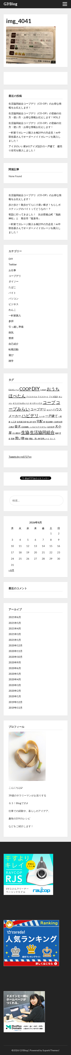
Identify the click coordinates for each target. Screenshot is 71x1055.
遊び (11, 354)
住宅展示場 (21, 422)
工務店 (11, 427)
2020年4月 (15, 679)
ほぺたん (17, 395)
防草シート (45, 438)
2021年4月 (15, 628)
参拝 (11, 321)
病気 (11, 332)
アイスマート (43, 396)
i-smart (43, 390)
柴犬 (18, 426)
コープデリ (15, 275)
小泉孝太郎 (57, 422)
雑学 (11, 360)
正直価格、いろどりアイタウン (34, 427)
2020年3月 (15, 685)
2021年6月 (15, 617)
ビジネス (13, 304)
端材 (57, 433)
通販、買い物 (34, 438)
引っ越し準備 (16, 326)
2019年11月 (15, 707)
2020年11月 (15, 650)
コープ (49, 402)
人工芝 (13, 422)
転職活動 (13, 349)
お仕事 (12, 270)
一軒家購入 (15, 315)
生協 (25, 432)
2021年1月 (15, 639)
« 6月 (11, 570)
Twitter (13, 264)
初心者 (29, 422)
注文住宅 (50, 427)
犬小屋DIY (16, 433)
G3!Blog (10, 4)
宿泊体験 (49, 422)
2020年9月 (15, 662)
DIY (11, 258)
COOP (25, 388)
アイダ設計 (53, 396)
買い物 (19, 438)
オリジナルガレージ (21, 403)
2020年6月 (15, 668)
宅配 (39, 421)
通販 (27, 438)
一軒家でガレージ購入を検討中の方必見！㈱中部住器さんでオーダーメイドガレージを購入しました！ (35, 136)
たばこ (12, 287)
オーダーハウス (36, 403)
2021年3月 (15, 634)
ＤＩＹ (52, 438)
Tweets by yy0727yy (20, 456)
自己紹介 (13, 343)
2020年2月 (15, 690)
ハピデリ (30, 415)
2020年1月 (15, 696)
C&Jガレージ (14, 390)
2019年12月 (15, 702)
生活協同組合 (42, 432)
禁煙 (11, 338)
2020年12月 (15, 645)
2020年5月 (15, 673)
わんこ (12, 309)
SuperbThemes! (51, 1050)
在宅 (34, 422)
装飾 (13, 438)
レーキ (42, 416)
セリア (49, 410)
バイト (12, 292)
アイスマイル (31, 396)
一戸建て (51, 416)
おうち (53, 388)
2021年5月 (15, 622)
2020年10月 (15, 656)
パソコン (13, 298)
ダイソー (13, 281)
